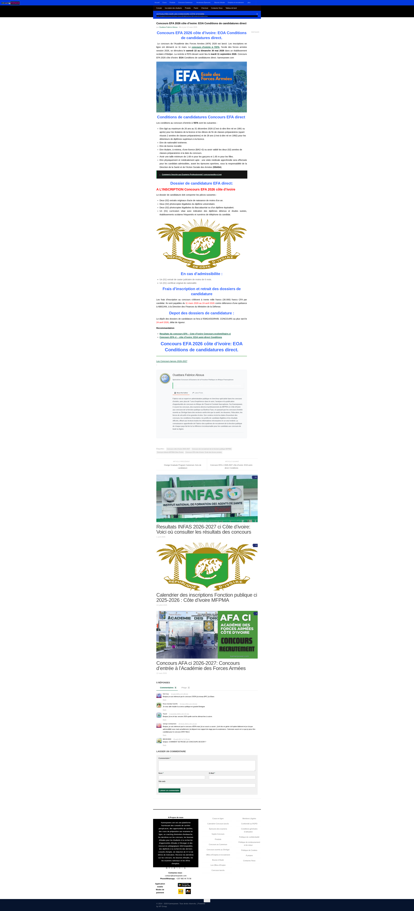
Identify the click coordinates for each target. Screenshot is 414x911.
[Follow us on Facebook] (241, 904)
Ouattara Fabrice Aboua (168, 27)
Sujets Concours (218, 834)
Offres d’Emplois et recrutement (218, 855)
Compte (159, 8)
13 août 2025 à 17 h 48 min (179, 694)
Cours (164, 2)
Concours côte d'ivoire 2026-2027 (178, 449)
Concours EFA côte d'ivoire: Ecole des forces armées (204, 452)
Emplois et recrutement (236, 2)
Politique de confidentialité (249, 837)
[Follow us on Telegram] (250, 904)
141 (256, 477)
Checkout (204, 8)
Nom (160, 773)
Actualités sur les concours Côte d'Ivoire (180, 14)
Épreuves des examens (218, 829)
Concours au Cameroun (218, 844)
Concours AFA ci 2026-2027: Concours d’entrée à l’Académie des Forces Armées (201, 665)
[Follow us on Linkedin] (253, 904)
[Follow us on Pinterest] (256, 904)
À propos (249, 855)
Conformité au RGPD (249, 824)
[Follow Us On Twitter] (238, 904)
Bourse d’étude (219, 2)
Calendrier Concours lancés (218, 824)
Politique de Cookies (249, 850)
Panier (196, 8)
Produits (172, 2)
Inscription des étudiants (173, 8)
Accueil (157, 2)
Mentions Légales (249, 818)
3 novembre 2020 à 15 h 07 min (179, 714)
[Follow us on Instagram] (247, 904)
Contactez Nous (217, 8)
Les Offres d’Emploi (218, 865)
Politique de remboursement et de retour (249, 843)
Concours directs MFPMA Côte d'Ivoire (170, 452)
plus (249, 2)
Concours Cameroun (185, 2)
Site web (161, 781)
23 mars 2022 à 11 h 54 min (188, 704)
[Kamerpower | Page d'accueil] (11, 3)
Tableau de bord (231, 8)
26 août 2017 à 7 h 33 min (181, 739)
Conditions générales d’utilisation (249, 830)
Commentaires (168, 688)
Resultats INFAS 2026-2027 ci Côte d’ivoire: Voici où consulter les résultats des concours (203, 529)
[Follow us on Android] (244, 904)
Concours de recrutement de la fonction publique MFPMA (211, 449)
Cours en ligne (218, 818)
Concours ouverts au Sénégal (218, 849)
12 (256, 545)
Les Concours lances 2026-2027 (171, 361)
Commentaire (164, 758)
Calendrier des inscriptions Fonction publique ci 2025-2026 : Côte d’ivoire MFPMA (206, 597)
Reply (164, 700)
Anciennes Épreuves (203, 2)
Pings (185, 688)
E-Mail (212, 773)
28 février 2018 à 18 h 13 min (188, 724)
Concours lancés (218, 870)
